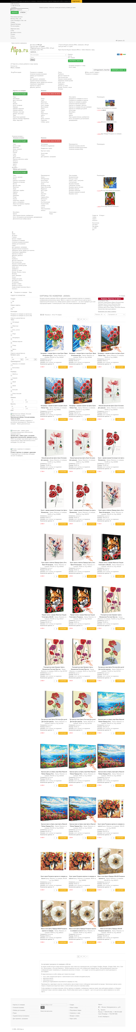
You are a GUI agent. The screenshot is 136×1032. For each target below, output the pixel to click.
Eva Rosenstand (45, 202)
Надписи (15, 192)
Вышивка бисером (74, 183)
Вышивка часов (73, 193)
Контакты (13, 38)
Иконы (14, 178)
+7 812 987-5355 (112, 1014)
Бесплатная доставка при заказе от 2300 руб (95, 226)
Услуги (14, 277)
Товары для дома (17, 278)
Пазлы (60, 72)
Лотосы (109, 304)
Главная (14, 237)
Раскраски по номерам (36, 72)
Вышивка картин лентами (76, 187)
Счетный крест (73, 182)
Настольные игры (17, 262)
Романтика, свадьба (18, 200)
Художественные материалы (20, 248)
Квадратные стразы (46, 148)
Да (12, 302)
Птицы (43, 98)
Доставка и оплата (16, 32)
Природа (15, 107)
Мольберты (72, 112)
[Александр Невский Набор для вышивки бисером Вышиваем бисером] (110, 198)
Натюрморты (15, 338)
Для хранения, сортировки (48, 156)
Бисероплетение (73, 177)
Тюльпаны (117, 307)
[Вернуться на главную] (11, 292)
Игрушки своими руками (19, 263)
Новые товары (74, 1007)
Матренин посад (45, 185)
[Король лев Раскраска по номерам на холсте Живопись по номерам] (110, 102)
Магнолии (114, 304)
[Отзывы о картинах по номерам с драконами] (24, 450)
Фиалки (123, 307)
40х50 (13, 386)
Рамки (70, 113)
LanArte (43, 205)
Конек (42, 183)
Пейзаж (15, 193)
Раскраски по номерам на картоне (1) (21, 314)
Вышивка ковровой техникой (77, 192)
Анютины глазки (102, 302)
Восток (15, 183)
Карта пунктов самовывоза (19, 43)
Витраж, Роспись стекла (19, 272)
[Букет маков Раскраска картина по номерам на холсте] (111, 809)
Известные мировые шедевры (21, 203)
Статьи (13, 36)
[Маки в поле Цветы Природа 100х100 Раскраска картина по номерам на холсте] (111, 861)
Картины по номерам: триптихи (77, 105)
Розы (42, 117)
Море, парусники (17, 120)
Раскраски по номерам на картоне (78, 100)
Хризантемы (101, 309)
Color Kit (43, 200)
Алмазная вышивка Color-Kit (77, 146)
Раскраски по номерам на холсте (78, 98)
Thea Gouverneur (45, 208)
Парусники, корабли (18, 190)
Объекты (15, 161)
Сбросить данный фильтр (18, 318)
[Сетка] (41, 314)
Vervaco (43, 210)
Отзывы (13, 34)
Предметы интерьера (19, 182)
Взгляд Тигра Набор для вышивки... (111, 190)
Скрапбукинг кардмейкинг (19, 252)
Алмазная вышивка (18, 1007)
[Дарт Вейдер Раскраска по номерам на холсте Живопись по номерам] (110, 128)
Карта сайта (73, 1018)
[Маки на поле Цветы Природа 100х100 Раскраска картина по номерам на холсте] (111, 913)
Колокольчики (120, 302)
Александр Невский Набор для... (110, 206)
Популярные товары (75, 1010)
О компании (15, 282)
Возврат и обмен (16, 283)
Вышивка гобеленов (74, 190)
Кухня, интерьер (17, 105)
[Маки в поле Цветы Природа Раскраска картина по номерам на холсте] (82, 913)
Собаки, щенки (45, 122)
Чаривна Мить (45, 197)
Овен (42, 192)
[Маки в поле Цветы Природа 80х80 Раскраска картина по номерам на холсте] (54, 913)
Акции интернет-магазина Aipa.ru (21, 287)
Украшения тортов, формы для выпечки (23, 250)
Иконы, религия (45, 118)
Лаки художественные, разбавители (79, 117)
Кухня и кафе (17, 146)
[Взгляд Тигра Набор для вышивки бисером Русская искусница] (110, 182)
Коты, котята (44, 103)
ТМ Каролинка (45, 178)
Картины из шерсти (17, 253)
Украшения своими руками (19, 265)
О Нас (12, 30)
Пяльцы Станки (73, 178)
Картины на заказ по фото (51, 94)
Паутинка (43, 193)
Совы (42, 100)
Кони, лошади (45, 105)
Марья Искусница (46, 187)
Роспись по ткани (17, 270)
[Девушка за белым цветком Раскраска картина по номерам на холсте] (110, 116)
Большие (14, 390)
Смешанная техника (74, 185)
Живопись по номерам (18, 364)
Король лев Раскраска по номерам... (107, 108)
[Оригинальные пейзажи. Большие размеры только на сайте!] (24, 414)
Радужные (44, 120)
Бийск (14, 7)
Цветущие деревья (110, 309)
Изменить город (90, 49)
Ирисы (114, 302)
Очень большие (16, 394)
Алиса (43, 177)
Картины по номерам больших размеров (80, 107)
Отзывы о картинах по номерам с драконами (23, 452)
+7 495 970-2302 (107, 1012)
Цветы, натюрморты (18, 202)
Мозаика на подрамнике (47, 146)
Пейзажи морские (18, 110)
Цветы (43, 115)
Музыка (15, 103)
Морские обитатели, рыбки (20, 159)
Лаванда (100, 304)
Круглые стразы (45, 151)
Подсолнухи (44, 113)
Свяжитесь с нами (75, 1013)
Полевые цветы (102, 307)
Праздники (16, 195)
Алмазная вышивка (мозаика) (38, 74)
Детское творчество (17, 260)
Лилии (105, 304)
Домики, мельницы (18, 113)
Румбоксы (61, 74)
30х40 (13, 382)
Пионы (43, 108)
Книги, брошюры (16, 275)
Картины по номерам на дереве (78, 102)
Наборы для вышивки (19, 1010)
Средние (14, 378)
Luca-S (43, 207)
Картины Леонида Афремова (21, 118)
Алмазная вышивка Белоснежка (78, 147)
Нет (13, 308)
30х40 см (14, 374)
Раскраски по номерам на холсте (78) (21, 315)
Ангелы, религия (17, 177)
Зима (14, 115)
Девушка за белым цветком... (109, 122)
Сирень (43, 110)
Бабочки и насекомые (19, 180)
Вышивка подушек (74, 188)
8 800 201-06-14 (15, 4)
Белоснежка (44, 180)
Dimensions (44, 198)
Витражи (14, 273)
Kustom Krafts (45, 203)
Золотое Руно (45, 182)
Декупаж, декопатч (17, 255)
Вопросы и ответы (17, 285)
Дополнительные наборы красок (22, 218)
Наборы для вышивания (18, 243)
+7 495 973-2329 (117, 1012)
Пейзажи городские (18, 108)
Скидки (72, 1004)
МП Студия (44, 190)
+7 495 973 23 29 (15, 5)
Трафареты (15, 268)
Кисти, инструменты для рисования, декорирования (27, 217)
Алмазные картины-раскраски (77, 103)
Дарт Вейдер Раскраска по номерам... (111, 133)
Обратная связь (15, 28)
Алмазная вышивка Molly (76, 149)
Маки (42, 112)
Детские (15, 151)
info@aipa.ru (105, 1016)
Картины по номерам (19, 1004)
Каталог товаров (16, 238)
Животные (44, 102)
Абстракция (16, 98)
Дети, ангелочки (17, 100)
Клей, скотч (15, 267)
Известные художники (19, 117)
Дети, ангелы (16, 157)
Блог (12, 410)
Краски (71, 115)
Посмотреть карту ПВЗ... (37, 49)
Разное (15, 152)
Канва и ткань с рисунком (76, 180)
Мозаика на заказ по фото (51, 141)
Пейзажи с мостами (18, 112)
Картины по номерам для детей (78, 108)
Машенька (44, 188)
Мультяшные (44, 107)
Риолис (43, 195)
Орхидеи (106, 305)
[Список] (43, 314)
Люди (14, 102)
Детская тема (17, 185)
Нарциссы (101, 305)
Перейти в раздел (20, 94)
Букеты (110, 302)
